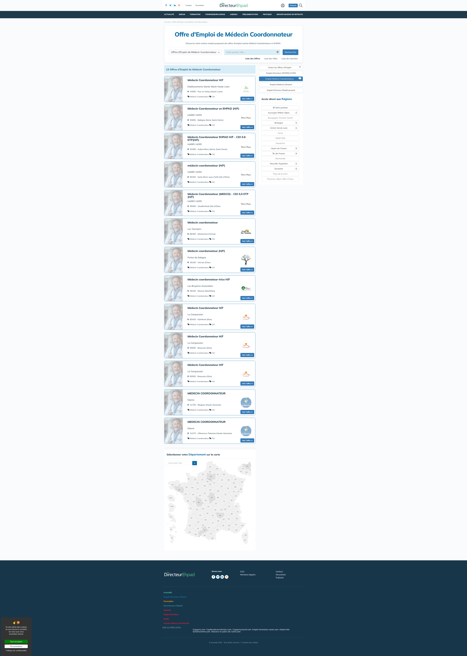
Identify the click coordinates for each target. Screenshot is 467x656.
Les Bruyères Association (200, 286)
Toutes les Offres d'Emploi (284, 67)
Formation (195, 14)
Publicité (280, 577)
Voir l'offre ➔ (247, 99)
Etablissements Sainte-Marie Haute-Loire (208, 86)
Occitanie (285, 168)
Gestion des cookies (250, 642)
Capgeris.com (199, 629)
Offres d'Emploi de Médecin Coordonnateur (194, 52)
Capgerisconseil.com (242, 629)
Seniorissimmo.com (201, 631)
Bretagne (285, 123)
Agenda (234, 14)
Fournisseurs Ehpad (215, 14)
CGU (242, 571)
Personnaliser (16, 646)
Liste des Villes (271, 58)
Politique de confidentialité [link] (16, 650)
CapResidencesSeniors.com (218, 629)
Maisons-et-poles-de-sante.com (226, 631)
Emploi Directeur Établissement (281, 90)
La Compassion (195, 314)
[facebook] (166, 5)
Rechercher (290, 52)
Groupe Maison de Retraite (290, 14)
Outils (166, 619)
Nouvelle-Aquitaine (283, 163)
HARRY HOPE (195, 115)
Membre (284, 6)
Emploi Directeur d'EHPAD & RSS (281, 73)
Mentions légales (248, 574)
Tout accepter (16, 641)
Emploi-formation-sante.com (265, 629)
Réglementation (250, 14)
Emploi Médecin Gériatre (281, 84)
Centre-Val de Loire (283, 128)
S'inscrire (293, 5)
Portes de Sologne (197, 257)
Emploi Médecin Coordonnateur (283, 78)
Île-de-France (285, 153)
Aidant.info (284, 629)
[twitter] (170, 5)
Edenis (191, 399)
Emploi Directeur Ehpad (175, 597)
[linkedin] (175, 5)
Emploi (182, 14)
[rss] (179, 5)
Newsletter (199, 5)
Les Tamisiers (194, 229)
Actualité (169, 14)
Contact (188, 5)
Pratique (267, 14)
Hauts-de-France (284, 148)
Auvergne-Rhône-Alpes (282, 112)
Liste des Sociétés (289, 58)
